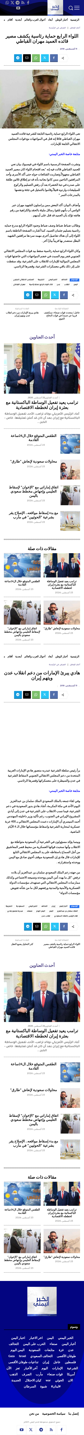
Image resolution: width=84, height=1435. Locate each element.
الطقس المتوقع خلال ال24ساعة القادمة (33, 438)
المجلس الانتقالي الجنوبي (23, 280)
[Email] (27, 58)
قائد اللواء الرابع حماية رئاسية (41, 285)
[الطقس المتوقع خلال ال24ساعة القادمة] (70, 444)
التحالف (64, 280)
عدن (58, 285)
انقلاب (67, 285)
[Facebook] (28, 3)
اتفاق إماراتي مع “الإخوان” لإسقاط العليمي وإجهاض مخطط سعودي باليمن (33, 492)
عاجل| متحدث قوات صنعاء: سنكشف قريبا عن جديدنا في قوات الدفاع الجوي (62, 316)
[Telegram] (17, 3)
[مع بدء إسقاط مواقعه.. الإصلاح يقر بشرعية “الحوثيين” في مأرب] (70, 521)
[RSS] (23, 3)
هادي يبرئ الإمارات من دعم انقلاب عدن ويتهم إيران (22, 314)
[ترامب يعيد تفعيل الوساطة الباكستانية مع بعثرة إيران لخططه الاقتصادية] (42, 368)
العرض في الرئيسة (57, 28)
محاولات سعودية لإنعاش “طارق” (33, 462)
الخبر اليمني (52, 280)
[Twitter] (12, 3)
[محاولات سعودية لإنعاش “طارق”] (70, 469)
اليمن (75, 285)
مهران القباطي (19, 285)
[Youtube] (18, 8)
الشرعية (41, 280)
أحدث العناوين (51, 398)
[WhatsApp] (7, 3)
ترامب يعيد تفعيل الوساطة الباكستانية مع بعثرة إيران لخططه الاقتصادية (62, 585)
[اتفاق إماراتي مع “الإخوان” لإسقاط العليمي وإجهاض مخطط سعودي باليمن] (70, 495)
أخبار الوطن (75, 28)
